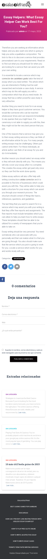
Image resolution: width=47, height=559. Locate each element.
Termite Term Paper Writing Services (23, 547)
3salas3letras (23, 500)
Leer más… (22, 413)
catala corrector (27, 179)
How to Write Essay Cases (23, 541)
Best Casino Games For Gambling (23, 507)
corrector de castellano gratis (15, 78)
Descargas (23, 513)
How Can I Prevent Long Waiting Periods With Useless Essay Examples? (23, 520)
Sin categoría (18, 258)
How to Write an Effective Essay (23, 535)
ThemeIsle (33, 553)
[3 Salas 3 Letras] (17, 4)
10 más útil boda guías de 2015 (23, 464)
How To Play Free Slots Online (23, 529)
